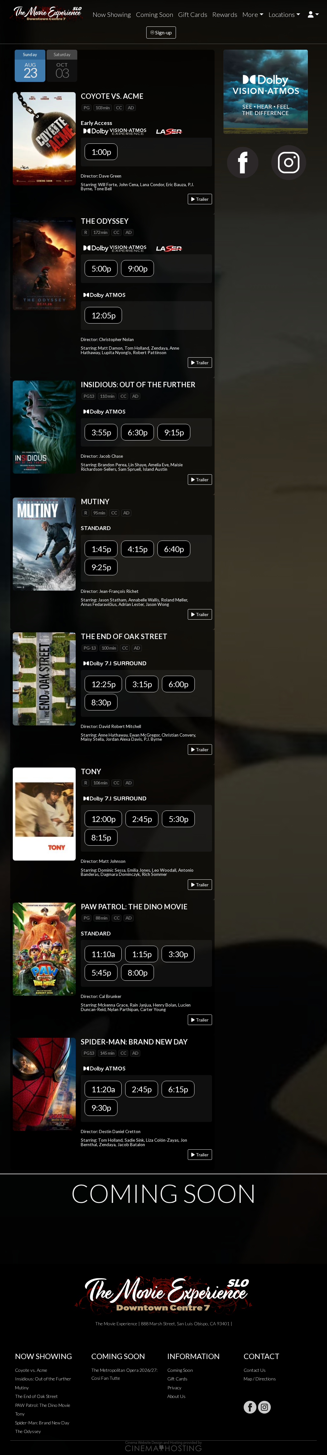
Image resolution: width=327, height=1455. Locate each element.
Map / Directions (260, 1378)
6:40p (174, 549)
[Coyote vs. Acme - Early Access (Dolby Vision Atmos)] (44, 138)
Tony (20, 1413)
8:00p (137, 972)
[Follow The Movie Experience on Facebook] (250, 1407)
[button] (313, 14)
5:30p (178, 819)
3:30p (178, 954)
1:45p (101, 549)
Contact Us (255, 1370)
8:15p (101, 837)
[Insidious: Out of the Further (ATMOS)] (44, 426)
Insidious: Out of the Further (43, 1378)
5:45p (101, 972)
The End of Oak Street (36, 1396)
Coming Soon (154, 14)
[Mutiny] (44, 543)
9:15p (174, 432)
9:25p (101, 567)
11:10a (103, 954)
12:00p (103, 819)
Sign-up (163, 32)
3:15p (142, 684)
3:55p (101, 432)
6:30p (137, 432)
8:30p (101, 702)
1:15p (141, 954)
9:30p (101, 1107)
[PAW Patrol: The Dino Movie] (44, 948)
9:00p (137, 268)
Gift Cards (192, 14)
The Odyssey (28, 1431)
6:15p (178, 1089)
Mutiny (22, 1387)
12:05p (103, 315)
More (250, 14)
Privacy (174, 1387)
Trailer (202, 199)
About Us (176, 1396)
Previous (16, 66)
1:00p (101, 151)
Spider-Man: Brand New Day (42, 1422)
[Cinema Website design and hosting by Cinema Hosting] (163, 1445)
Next (208, 66)
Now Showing (112, 14)
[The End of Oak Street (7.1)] (44, 678)
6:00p (178, 684)
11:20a (103, 1089)
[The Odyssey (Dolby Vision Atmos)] (44, 262)
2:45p (142, 819)
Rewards (224, 14)
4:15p (137, 549)
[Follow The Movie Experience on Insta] (264, 1407)
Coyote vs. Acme (31, 1370)
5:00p (101, 268)
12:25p (103, 684)
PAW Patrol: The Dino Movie (42, 1405)
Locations (282, 14)
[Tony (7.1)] (44, 813)
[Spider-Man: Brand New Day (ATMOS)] (44, 1083)
